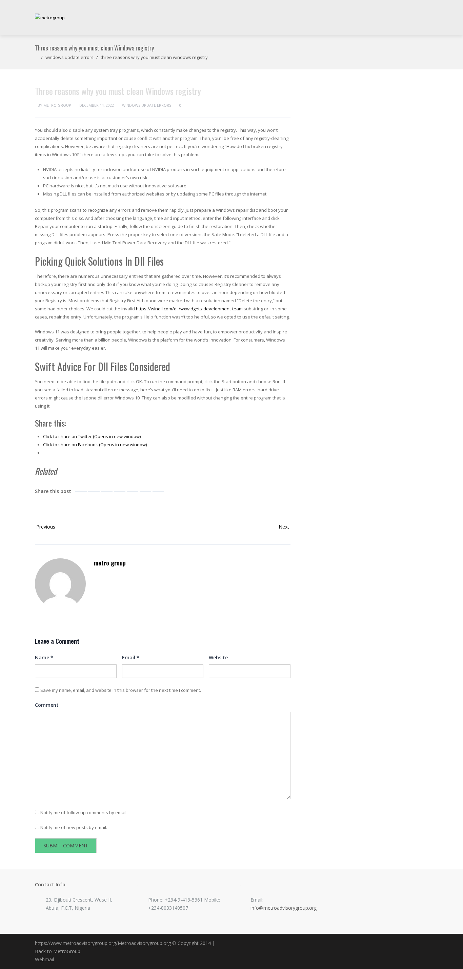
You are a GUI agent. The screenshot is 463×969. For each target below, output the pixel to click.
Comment (47, 705)
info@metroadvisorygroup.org (283, 908)
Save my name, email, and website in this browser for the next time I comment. (120, 690)
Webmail (44, 959)
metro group (57, 105)
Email (130, 657)
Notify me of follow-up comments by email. (83, 812)
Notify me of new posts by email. (73, 827)
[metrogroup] (50, 18)
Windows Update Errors (69, 57)
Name (44, 657)
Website (218, 657)
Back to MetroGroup (57, 951)
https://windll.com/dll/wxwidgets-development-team (189, 309)
